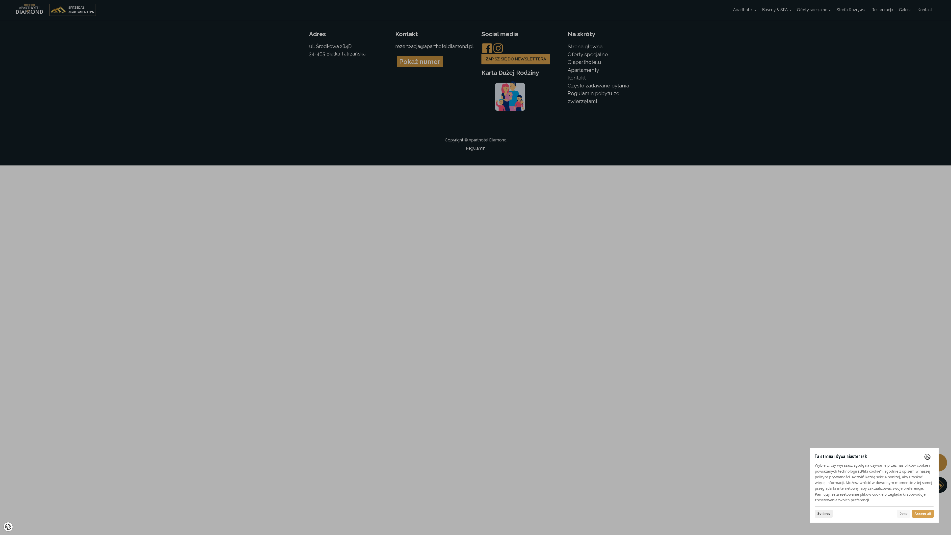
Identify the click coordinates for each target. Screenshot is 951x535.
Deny (903, 513)
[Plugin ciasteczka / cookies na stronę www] (927, 456)
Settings (823, 513)
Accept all (923, 513)
